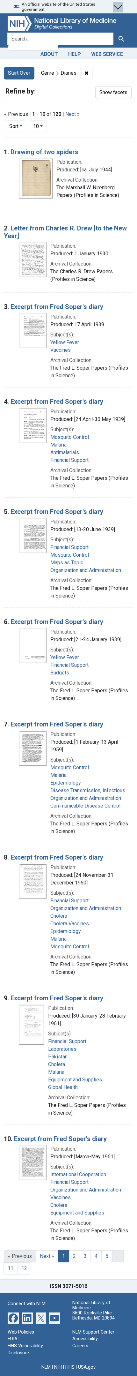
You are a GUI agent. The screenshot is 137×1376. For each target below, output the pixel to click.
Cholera (58, 916)
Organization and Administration (85, 570)
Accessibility (85, 1339)
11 (10, 1268)
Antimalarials (64, 452)
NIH (58, 1367)
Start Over (19, 73)
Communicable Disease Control (85, 806)
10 (40, 126)
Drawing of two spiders (44, 152)
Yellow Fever (64, 342)
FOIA (13, 1339)
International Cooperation (78, 1174)
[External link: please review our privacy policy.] (13, 1318)
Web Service (107, 54)
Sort (13, 126)
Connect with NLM (27, 1303)
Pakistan (58, 1057)
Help (74, 54)
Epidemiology (65, 783)
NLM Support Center (93, 1332)
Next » (72, 114)
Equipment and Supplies (75, 1080)
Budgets (59, 673)
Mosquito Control (69, 437)
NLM (46, 1367)
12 (24, 1268)
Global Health (63, 1087)
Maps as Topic (66, 563)
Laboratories (62, 1049)
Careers (80, 1346)
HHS (70, 1367)
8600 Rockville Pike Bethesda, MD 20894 (93, 1315)
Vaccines (60, 350)
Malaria (58, 445)
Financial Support (69, 460)
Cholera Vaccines (69, 924)
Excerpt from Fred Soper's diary (57, 307)
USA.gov (87, 1367)
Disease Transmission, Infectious (87, 790)
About (49, 54)
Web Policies (21, 1332)
